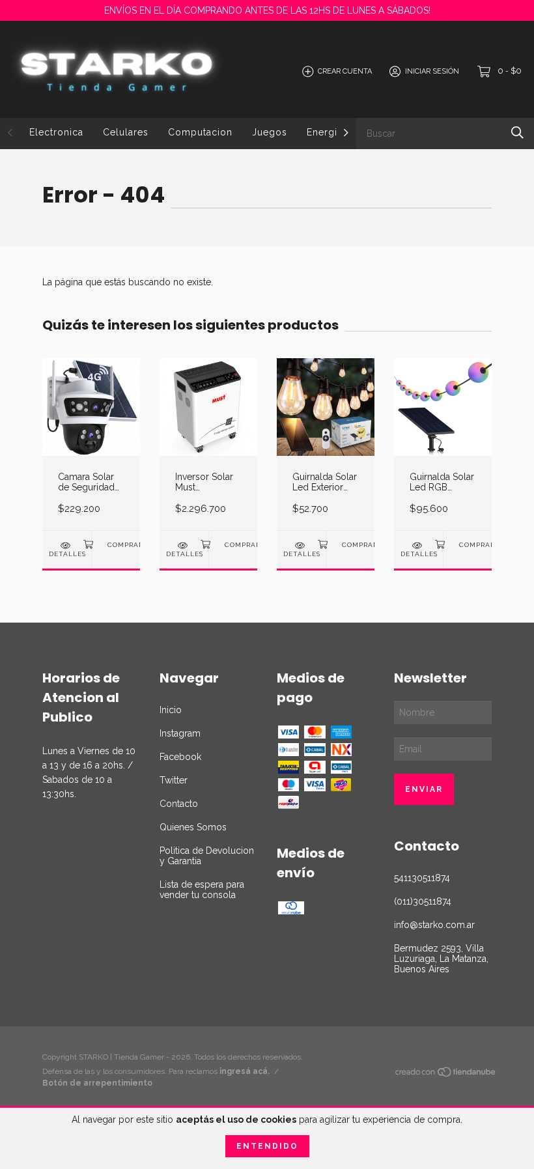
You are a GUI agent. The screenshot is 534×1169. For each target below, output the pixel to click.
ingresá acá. (244, 1071)
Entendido (267, 1146)
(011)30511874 (422, 901)
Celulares (125, 132)
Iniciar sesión (432, 71)
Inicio (171, 710)
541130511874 (422, 878)
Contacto (179, 803)
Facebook (180, 757)
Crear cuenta (345, 71)
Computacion (200, 132)
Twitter (174, 780)
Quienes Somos (193, 827)
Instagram (180, 733)
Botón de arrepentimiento (97, 1083)
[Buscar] (517, 132)
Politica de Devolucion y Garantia (207, 855)
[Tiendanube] (446, 1074)
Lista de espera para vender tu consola (202, 889)
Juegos (269, 132)
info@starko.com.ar (434, 925)
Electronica (56, 132)
